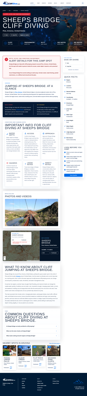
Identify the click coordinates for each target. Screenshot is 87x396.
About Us (39, 381)
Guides (50, 3)
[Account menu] (82, 3)
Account (39, 389)
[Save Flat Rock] (43, 347)
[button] (30, 233)
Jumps (4, 10)
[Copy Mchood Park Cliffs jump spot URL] (54, 347)
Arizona (15, 10)
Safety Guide (40, 383)
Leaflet (29, 260)
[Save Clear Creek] (28, 347)
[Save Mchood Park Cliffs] (58, 347)
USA (10, 10)
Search (44, 3)
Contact (68, 3)
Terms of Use (56, 383)
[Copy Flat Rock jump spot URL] (39, 347)
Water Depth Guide (41, 385)
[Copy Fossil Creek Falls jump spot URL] (10, 347)
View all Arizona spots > (54, 343)
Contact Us (39, 387)
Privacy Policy (56, 381)
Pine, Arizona (18, 92)
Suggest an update (24, 35)
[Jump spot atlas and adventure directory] (11, 3)
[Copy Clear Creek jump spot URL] (25, 347)
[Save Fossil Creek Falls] (14, 347)
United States (20, 109)
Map (38, 3)
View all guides (73, 175)
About (62, 3)
